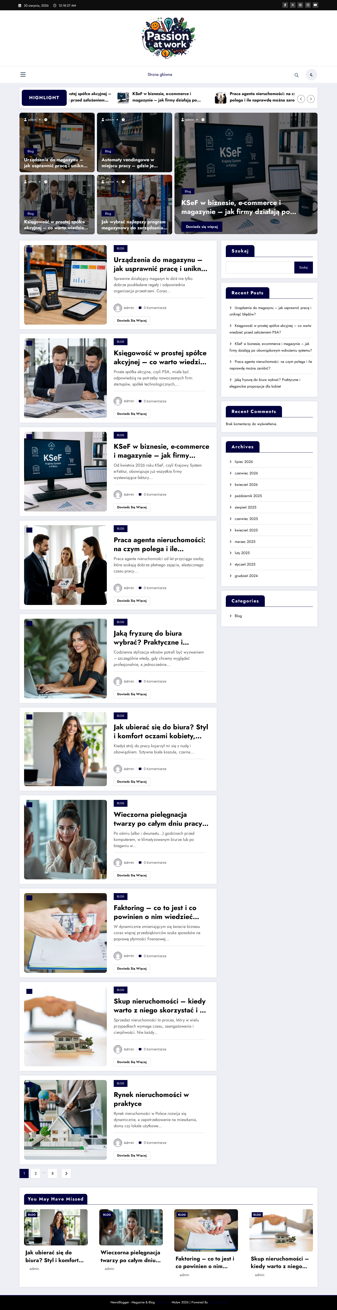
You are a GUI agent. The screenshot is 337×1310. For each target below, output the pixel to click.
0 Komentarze (155, 308)
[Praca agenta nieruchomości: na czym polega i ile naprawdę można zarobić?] (65, 564)
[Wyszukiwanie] (296, 75)
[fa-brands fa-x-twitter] (293, 5)
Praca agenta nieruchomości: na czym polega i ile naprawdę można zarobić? (211, 97)
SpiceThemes (218, 1302)
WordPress (163, 1302)
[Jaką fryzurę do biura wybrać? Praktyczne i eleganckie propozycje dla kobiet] (65, 658)
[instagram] (308, 5)
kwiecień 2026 (246, 484)
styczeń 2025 (245, 564)
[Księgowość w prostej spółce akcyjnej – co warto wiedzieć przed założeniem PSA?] (57, 204)
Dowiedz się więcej (236, 226)
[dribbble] (300, 5)
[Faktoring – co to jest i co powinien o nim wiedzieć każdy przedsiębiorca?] (65, 932)
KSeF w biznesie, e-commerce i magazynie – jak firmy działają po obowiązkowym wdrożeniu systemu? (112, 97)
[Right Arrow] (311, 99)
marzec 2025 (245, 541)
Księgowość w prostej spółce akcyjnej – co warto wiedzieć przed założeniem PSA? (55, 225)
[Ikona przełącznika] (22, 75)
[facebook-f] (285, 5)
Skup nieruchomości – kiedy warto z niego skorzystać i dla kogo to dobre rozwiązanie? (162, 1006)
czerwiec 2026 (246, 473)
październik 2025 (248, 495)
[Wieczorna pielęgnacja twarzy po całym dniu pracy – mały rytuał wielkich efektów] (65, 839)
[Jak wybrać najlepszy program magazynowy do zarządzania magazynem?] (134, 204)
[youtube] (315, 5)
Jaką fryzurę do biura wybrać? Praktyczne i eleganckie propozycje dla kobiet (156, 638)
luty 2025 (242, 552)
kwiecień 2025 (246, 530)
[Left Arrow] (301, 99)
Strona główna (160, 74)
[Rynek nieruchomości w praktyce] (65, 1119)
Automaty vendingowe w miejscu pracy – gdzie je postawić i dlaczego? (128, 163)
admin (31, 119)
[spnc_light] (311, 74)
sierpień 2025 (245, 507)
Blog (31, 151)
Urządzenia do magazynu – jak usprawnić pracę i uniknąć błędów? (56, 163)
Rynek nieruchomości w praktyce (151, 1099)
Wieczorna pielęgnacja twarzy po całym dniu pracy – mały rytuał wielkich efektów (162, 819)
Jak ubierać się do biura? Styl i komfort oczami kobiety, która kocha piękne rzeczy (161, 731)
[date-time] (29, 249)
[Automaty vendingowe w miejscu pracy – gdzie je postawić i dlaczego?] (134, 142)
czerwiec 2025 (246, 518)
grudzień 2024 (246, 575)
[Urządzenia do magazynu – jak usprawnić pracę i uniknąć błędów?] (57, 142)
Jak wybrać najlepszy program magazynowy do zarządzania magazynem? (134, 225)
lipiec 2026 (244, 461)
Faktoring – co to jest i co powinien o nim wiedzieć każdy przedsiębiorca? (155, 912)
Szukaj (240, 251)
